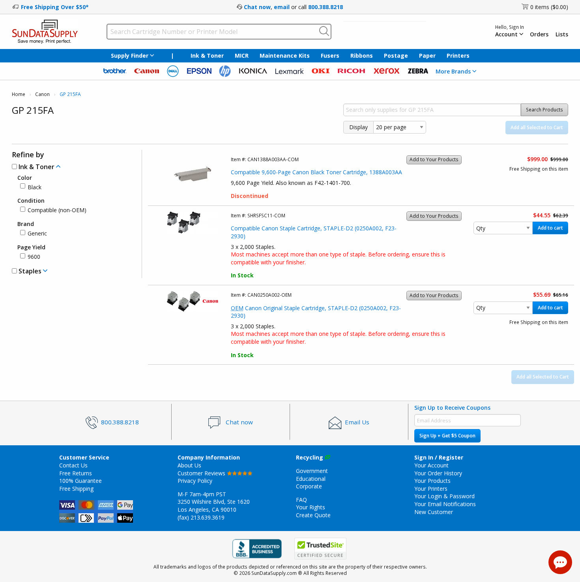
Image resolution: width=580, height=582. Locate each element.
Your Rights (310, 507)
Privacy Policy (195, 480)
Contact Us (73, 465)
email (282, 7)
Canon (42, 94)
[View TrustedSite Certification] (320, 548)
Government (312, 471)
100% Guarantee (80, 480)
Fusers (330, 55)
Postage (396, 55)
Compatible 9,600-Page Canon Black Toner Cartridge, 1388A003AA (316, 172)
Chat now (257, 7)
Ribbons (361, 55)
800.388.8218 (325, 7)
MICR (242, 55)
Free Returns (75, 473)
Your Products (432, 480)
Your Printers (430, 488)
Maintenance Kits (285, 55)
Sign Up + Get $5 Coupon (447, 435)
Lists (562, 34)
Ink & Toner (207, 55)
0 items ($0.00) (549, 7)
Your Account (431, 465)
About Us (189, 465)
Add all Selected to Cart (537, 127)
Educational (311, 478)
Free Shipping (76, 488)
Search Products (544, 109)
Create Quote (313, 515)
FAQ (301, 499)
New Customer (433, 512)
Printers (458, 55)
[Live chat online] (560, 562)
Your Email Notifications (445, 504)
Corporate (309, 486)
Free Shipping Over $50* (55, 7)
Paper (427, 55)
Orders (539, 34)
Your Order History (438, 473)
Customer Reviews (202, 473)
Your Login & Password (444, 496)
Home (18, 94)
